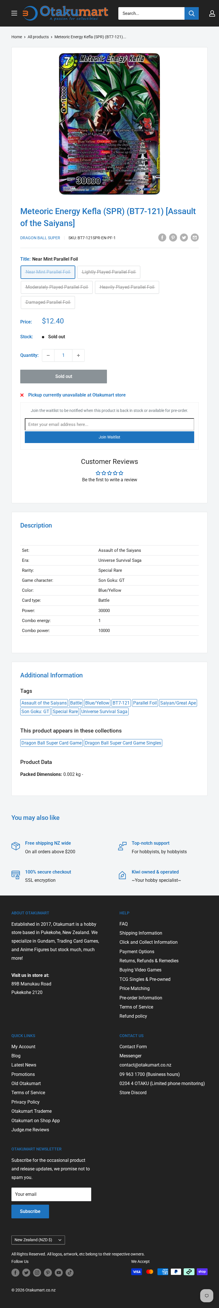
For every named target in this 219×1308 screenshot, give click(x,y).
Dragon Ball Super (40, 238)
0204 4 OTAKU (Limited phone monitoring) (162, 1083)
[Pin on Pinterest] (173, 237)
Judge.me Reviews (30, 1129)
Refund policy (133, 1016)
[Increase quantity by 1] (78, 355)
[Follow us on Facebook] (15, 1272)
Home (16, 37)
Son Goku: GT (35, 711)
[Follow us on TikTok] (70, 1272)
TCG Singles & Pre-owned (145, 979)
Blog (16, 1056)
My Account (23, 1046)
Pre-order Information (140, 998)
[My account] (212, 13)
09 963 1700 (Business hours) (149, 1074)
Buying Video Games (140, 970)
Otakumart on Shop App (35, 1120)
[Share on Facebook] (162, 237)
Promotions (23, 1074)
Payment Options (136, 951)
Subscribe (30, 1211)
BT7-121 (121, 703)
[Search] (191, 13)
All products (38, 37)
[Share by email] (195, 237)
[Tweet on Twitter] (184, 237)
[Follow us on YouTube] (59, 1272)
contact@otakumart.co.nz (145, 1065)
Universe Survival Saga (104, 711)
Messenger (130, 1056)
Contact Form (133, 1046)
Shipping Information (140, 933)
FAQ (123, 924)
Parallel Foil (145, 703)
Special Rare (65, 711)
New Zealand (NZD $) (33, 1239)
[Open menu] (14, 13)
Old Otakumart (26, 1083)
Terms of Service (136, 1007)
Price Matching (134, 988)
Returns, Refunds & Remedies (149, 960)
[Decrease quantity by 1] (48, 355)
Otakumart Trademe (31, 1111)
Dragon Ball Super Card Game (51, 743)
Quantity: (29, 355)
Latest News (23, 1065)
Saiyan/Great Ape (178, 703)
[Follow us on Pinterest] (48, 1272)
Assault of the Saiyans (44, 703)
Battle (76, 703)
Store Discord (133, 1092)
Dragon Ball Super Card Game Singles (123, 743)
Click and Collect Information (148, 942)
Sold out (63, 376)
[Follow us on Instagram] (37, 1272)
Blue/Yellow (97, 703)
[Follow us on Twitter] (26, 1272)
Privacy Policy (25, 1102)
